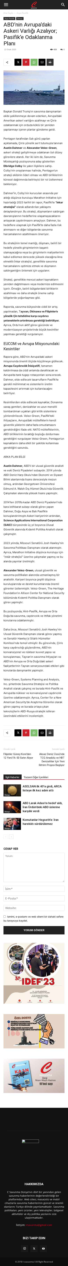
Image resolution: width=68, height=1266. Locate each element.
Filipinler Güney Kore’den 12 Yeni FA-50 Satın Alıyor (18, 756)
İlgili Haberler (13, 777)
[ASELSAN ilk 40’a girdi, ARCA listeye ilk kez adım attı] (12, 790)
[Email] (42, 62)
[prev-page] (5, 837)
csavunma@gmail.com (39, 1225)
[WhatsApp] (34, 62)
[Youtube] (43, 1248)
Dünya (19, 18)
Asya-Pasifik (22, 12)
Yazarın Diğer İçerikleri (36, 777)
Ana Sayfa (8, 12)
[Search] (63, 4)
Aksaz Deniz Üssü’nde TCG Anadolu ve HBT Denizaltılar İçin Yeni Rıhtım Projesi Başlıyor (52, 760)
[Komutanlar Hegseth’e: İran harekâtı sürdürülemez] (12, 824)
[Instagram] (24, 1248)
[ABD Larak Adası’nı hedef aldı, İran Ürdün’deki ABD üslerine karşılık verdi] (12, 807)
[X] (17, 62)
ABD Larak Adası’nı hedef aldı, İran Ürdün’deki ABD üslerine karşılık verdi (42, 807)
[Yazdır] (50, 62)
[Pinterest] (25, 62)
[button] (6, 4)
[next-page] (11, 837)
